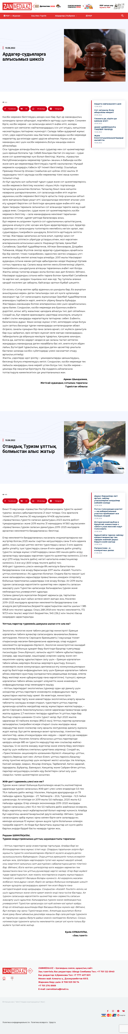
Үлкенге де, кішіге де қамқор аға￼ (105, 119)
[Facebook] (108, 1011)
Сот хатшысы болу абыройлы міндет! (104, 111)
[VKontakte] (124, 1011)
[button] (123, 16)
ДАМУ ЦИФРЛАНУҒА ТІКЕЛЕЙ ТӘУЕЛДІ (105, 128)
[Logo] (21, 6)
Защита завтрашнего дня (107, 104)
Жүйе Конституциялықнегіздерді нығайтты (108, 137)
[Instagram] (113, 1011)
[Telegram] (118, 1011)
